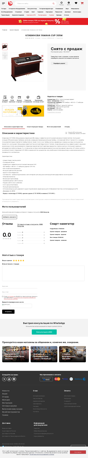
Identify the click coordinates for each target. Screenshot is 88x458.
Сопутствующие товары (35, 127)
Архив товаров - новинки (58, 240)
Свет (33, 12)
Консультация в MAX (44, 332)
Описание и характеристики (13, 127)
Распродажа (42, 15)
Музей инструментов (11, 412)
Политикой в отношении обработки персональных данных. (20, 298)
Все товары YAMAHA (56, 237)
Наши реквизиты (39, 436)
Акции (4, 394)
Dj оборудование (7, 12)
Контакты (36, 411)
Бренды (59, 15)
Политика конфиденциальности (43, 433)
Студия (26, 12)
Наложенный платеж (70, 403)
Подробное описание (54, 112)
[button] (3, 354)
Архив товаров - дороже (58, 234)
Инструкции (7, 403)
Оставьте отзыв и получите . (30, 225)
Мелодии (6, 400)
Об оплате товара (69, 396)
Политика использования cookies (41, 454)
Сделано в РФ (31, 15)
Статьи (66, 15)
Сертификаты (37, 403)
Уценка (51, 15)
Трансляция (5, 15)
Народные (49, 12)
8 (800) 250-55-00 (19, 444)
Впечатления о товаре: (10, 264)
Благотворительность (40, 409)
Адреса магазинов (39, 401)
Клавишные (59, 8)
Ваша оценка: (7, 260)
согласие (11, 296)
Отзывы (67, 127)
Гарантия (36, 428)
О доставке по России (9, 431)
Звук (67, 8)
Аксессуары (77, 12)
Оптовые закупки (9, 406)
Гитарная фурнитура (46, 8)
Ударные (40, 12)
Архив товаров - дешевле (58, 231)
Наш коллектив (37, 398)
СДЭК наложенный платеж (72, 406)
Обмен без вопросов (40, 431)
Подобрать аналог (59, 63)
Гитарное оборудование (17, 8)
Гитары (3, 8)
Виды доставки (6, 428)
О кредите (67, 401)
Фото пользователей (54, 127)
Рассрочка (67, 398)
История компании (39, 396)
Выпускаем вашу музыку (12, 409)
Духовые (68, 12)
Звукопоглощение (18, 15)
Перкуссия (58, 12)
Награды (35, 406)
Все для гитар (32, 8)
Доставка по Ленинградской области (13, 436)
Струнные (18, 12)
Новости (5, 391)
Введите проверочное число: (13, 302)
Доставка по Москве (8, 433)
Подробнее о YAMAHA (57, 228)
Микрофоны (75, 8)
